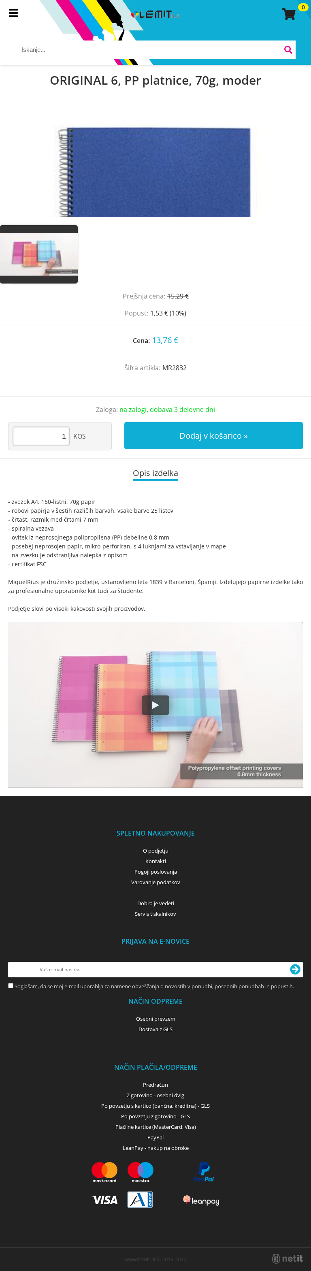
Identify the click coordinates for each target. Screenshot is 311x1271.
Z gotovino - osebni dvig (155, 1095)
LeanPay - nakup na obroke (156, 1148)
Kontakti (155, 861)
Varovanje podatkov (155, 882)
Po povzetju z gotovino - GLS (155, 1116)
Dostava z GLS (155, 1029)
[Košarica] (287, 14)
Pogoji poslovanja (155, 871)
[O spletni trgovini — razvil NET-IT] (287, 1259)
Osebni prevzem (155, 1018)
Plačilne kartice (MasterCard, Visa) (155, 1126)
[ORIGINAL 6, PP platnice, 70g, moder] (155, 164)
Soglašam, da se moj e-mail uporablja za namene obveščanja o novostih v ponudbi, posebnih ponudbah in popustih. (154, 986)
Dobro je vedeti (155, 903)
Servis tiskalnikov (155, 913)
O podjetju (155, 850)
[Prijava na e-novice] (295, 969)
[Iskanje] (288, 51)
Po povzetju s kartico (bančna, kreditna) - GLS (155, 1105)
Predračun (155, 1084)
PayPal (155, 1137)
